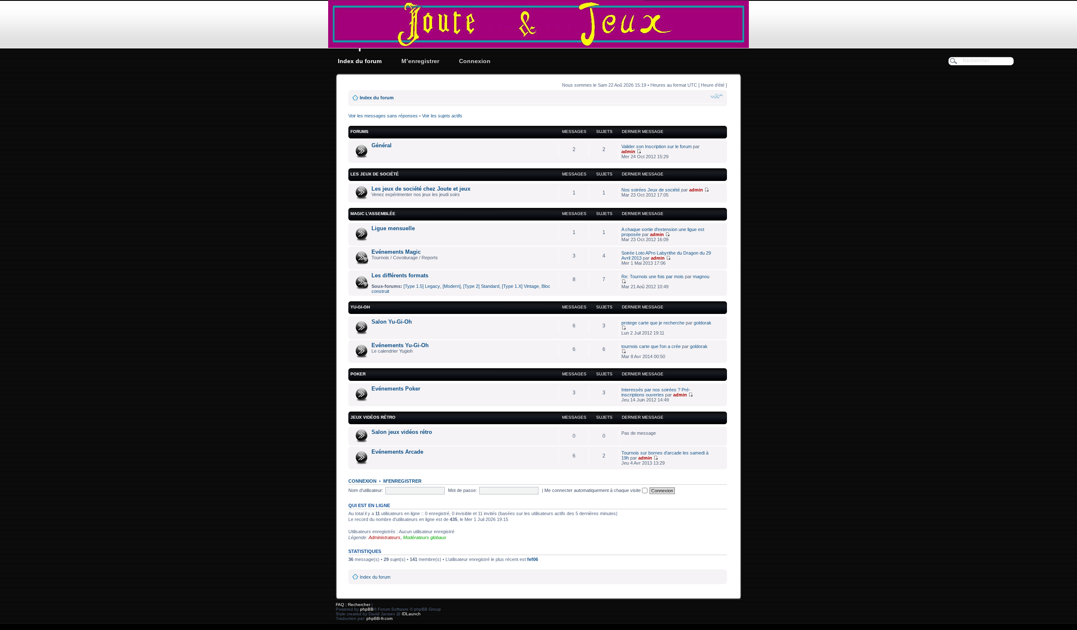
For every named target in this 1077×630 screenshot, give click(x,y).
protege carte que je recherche (652, 322)
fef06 (532, 559)
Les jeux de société (374, 174)
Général (381, 145)
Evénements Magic (396, 252)
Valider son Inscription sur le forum (656, 146)
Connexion (475, 61)
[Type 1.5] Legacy (421, 286)
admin (628, 151)
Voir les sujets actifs (442, 115)
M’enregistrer (420, 61)
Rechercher (359, 604)
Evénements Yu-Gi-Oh (400, 345)
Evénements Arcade (397, 452)
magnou (701, 276)
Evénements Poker (395, 388)
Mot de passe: (462, 490)
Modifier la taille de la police (717, 96)
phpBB (367, 609)
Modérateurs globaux (424, 537)
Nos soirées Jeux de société (650, 189)
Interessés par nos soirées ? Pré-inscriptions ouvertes (655, 392)
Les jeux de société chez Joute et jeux (420, 189)
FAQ (340, 604)
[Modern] (452, 286)
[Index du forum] (538, 24)
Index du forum (360, 61)
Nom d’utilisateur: (365, 490)
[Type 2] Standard (481, 286)
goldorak (702, 322)
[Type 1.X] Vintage (520, 286)
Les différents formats (399, 275)
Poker (358, 374)
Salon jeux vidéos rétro (401, 432)
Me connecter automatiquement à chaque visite (593, 490)
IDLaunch (411, 613)
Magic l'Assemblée (372, 213)
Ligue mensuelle (393, 228)
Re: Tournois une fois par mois (652, 276)
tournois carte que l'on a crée (651, 346)
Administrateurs (385, 537)
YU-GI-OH (360, 307)
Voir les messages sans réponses (383, 115)
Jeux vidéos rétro (372, 417)
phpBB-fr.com (379, 618)
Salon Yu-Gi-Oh (391, 322)
